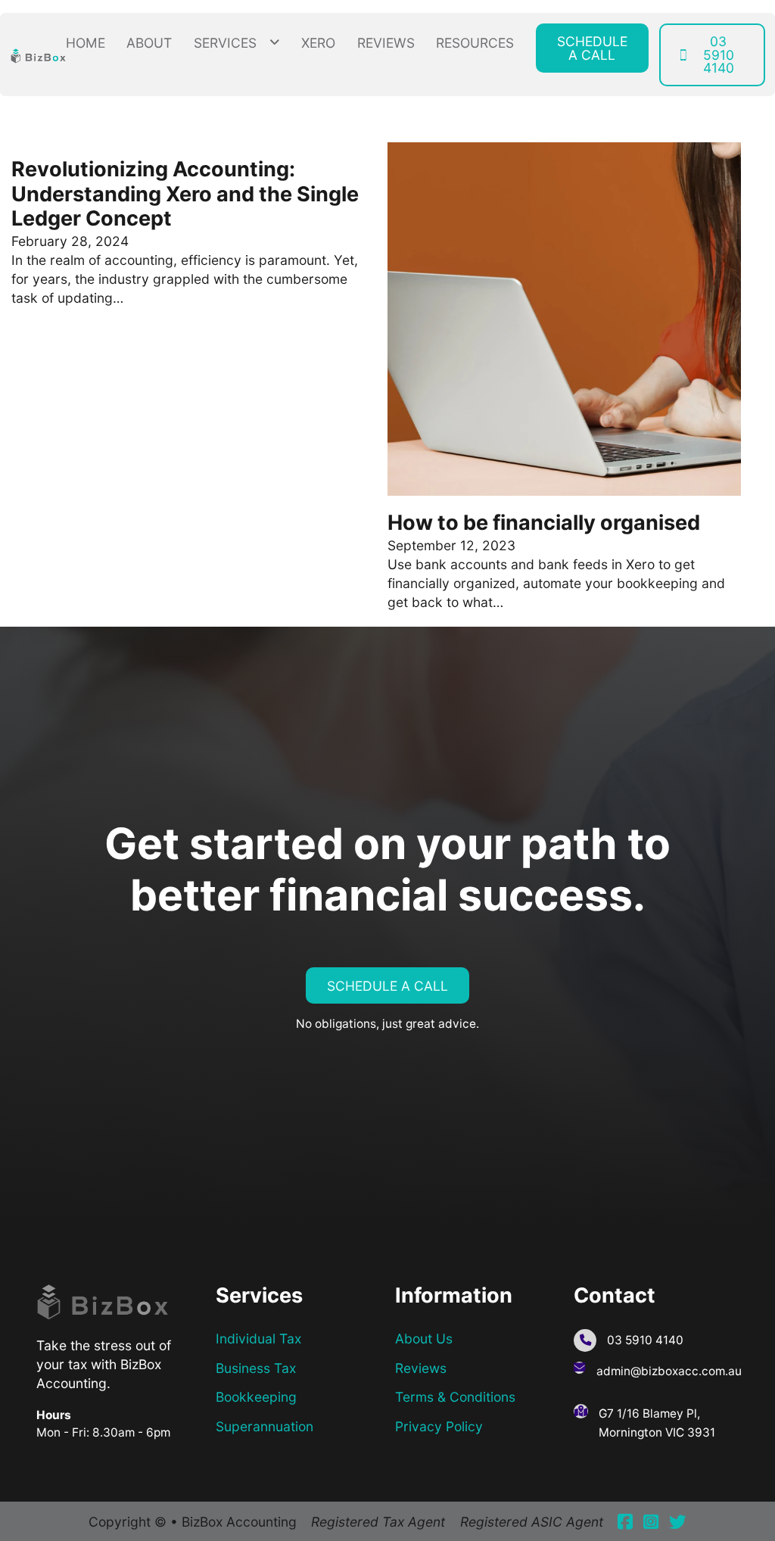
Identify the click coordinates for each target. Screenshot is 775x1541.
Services (225, 43)
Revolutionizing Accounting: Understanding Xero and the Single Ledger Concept (185, 194)
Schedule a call (592, 47)
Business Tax (256, 1368)
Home (85, 43)
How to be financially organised (544, 522)
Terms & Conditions (455, 1397)
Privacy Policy (439, 1426)
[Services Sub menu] (274, 42)
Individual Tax (258, 1338)
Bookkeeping (256, 1397)
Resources (475, 43)
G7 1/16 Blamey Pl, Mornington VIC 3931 (657, 1423)
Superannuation (264, 1426)
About (149, 43)
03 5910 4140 (718, 54)
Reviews (386, 43)
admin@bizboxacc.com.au (669, 1371)
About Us (424, 1338)
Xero (318, 43)
